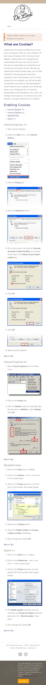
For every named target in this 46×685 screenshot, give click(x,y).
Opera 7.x (11, 119)
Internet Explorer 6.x (15, 113)
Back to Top (8, 356)
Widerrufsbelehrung (18, 648)
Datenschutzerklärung (30, 676)
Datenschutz (35, 645)
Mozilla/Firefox (13, 116)
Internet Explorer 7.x (15, 110)
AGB (26, 645)
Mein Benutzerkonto (14, 645)
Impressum (31, 648)
